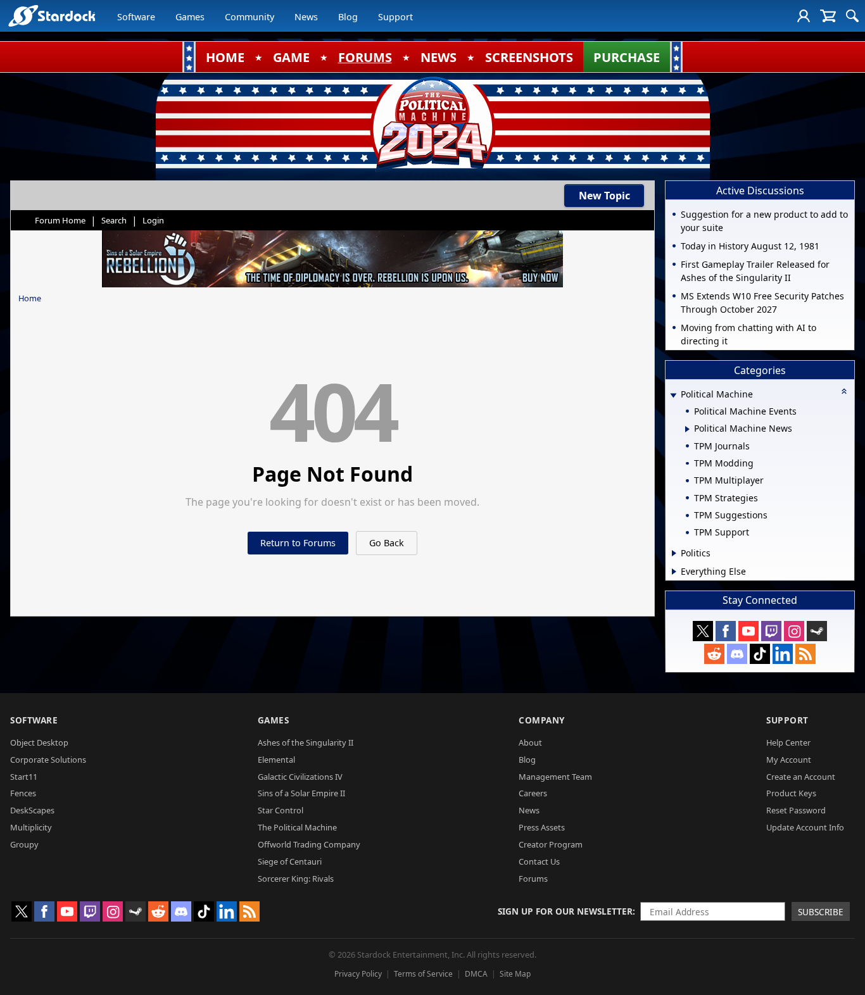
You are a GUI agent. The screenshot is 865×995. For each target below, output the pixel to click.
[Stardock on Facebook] (725, 631)
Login (153, 220)
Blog (348, 17)
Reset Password (796, 810)
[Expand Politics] (674, 553)
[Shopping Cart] (828, 15)
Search (114, 220)
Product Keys (791, 793)
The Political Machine (297, 827)
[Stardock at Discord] (737, 653)
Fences (23, 793)
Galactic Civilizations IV (300, 776)
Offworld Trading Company (309, 844)
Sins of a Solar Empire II (301, 793)
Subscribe (820, 912)
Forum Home (60, 220)
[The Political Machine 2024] (432, 123)
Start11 (23, 776)
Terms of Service (423, 973)
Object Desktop (39, 742)
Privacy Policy (358, 973)
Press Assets (542, 827)
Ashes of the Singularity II (305, 742)
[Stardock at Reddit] (714, 653)
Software (136, 17)
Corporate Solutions (48, 759)
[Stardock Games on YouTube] (748, 631)
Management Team (555, 776)
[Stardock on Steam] (816, 631)
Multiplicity (31, 827)
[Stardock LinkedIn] (782, 653)
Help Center (788, 742)
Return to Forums (298, 543)
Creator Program (551, 844)
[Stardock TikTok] (759, 653)
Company (542, 720)
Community (249, 17)
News (306, 17)
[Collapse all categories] (844, 391)
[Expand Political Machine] (673, 395)
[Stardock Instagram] (794, 631)
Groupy (24, 844)
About (530, 742)
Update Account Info (805, 827)
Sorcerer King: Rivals (296, 878)
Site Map (515, 973)
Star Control (280, 810)
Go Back (386, 543)
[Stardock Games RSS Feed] (805, 653)
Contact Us (539, 861)
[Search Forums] (852, 15)
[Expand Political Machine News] (687, 429)
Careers (533, 793)
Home (29, 298)
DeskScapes (32, 810)
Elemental (276, 759)
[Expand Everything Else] (674, 571)
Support (395, 17)
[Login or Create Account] (803, 15)
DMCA (476, 973)
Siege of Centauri (290, 861)
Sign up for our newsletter (565, 911)
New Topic (604, 196)
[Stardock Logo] (51, 15)
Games (190, 17)
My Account (788, 759)
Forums (533, 878)
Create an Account (800, 776)
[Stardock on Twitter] (702, 631)
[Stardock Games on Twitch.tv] (771, 631)
